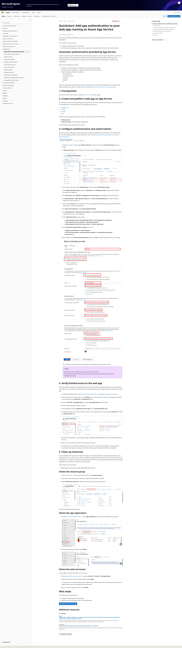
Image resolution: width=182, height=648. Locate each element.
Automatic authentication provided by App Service (164, 23)
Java (63, 113)
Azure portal (69, 145)
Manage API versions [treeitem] (9, 72)
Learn (60, 21)
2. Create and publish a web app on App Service (163, 27)
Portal (164, 16)
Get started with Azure (174, 16)
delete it (86, 573)
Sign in (178, 12)
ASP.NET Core (65, 107)
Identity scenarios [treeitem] (8, 57)
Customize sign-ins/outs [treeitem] (9, 64)
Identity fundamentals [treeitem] (9, 59)
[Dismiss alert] (179, 3)
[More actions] (122, 21)
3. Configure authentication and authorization (163, 29)
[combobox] (16, 23)
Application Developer (111, 394)
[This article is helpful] (164, 40)
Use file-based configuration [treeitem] (10, 75)
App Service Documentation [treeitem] (9, 25)
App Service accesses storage (68, 604)
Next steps (154, 35)
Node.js (64, 109)
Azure (65, 21)
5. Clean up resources (157, 33)
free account (86, 95)
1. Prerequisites (156, 25)
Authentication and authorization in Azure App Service (101, 87)
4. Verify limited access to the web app (161, 31)
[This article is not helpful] (166, 40)
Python (64, 111)
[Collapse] (30, 20)
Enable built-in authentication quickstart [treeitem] (14, 51)
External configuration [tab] (79, 140)
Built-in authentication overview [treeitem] (11, 54)
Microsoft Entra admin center (89, 394)
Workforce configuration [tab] (66, 140)
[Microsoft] (3, 12)
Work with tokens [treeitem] (8, 70)
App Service (71, 21)
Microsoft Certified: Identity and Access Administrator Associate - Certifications (78, 626)
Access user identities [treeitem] (9, 67)
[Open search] (175, 12)
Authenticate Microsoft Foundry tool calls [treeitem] (14, 77)
